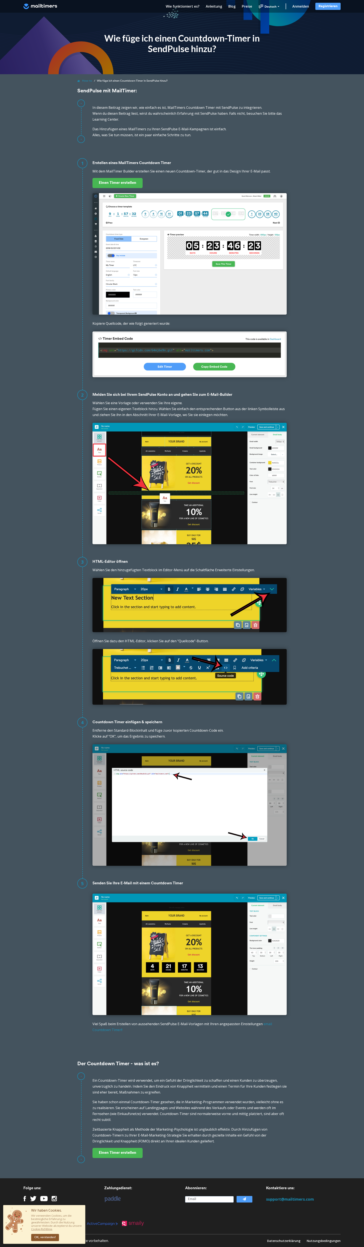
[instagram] (54, 1198)
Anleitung (214, 6)
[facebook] (24, 1198)
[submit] (244, 1199)
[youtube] (44, 1198)
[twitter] (33, 1198)
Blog (232, 6)
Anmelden (300, 6)
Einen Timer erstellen (117, 183)
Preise (247, 6)
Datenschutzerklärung (283, 1241)
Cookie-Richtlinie (41, 1229)
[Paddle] (110, 1199)
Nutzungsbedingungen (324, 1241)
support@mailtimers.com (290, 1199)
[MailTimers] (40, 6)
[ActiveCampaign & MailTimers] (104, 1223)
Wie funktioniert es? (182, 6)
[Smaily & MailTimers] (135, 1223)
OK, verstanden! (45, 1237)
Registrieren (327, 6)
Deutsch (271, 6)
